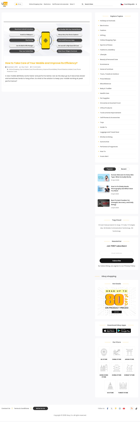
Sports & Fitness (106, 45)
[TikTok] (136, 408)
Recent (123, 169)
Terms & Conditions (21, 408)
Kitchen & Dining (106, 137)
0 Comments (36, 67)
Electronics (47, 4)
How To (103, 151)
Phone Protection (63, 69)
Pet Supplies (104, 98)
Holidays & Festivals (107, 21)
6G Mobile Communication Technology (117, 228)
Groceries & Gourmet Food (110, 103)
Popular (110, 169)
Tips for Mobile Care (26, 69)
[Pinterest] (116, 408)
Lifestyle (103, 55)
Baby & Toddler (106, 88)
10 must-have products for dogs (109, 225)
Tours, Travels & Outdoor (109, 74)
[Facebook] (107, 408)
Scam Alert (104, 156)
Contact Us (6, 408)
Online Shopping (14, 69)
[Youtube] (124, 408)
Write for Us (40, 408)
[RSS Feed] (131, 408)
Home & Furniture (106, 69)
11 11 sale (124, 225)
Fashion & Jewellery (107, 50)
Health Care (104, 93)
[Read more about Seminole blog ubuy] (5, 4)
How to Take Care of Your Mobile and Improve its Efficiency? (41, 63)
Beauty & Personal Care (109, 59)
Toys (102, 122)
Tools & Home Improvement (110, 113)
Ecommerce (104, 64)
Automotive (104, 142)
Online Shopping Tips (35, 4)
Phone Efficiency (38, 69)
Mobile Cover (72, 69)
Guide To (103, 127)
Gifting (102, 35)
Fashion (103, 30)
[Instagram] (120, 408)
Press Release (105, 79)
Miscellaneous (105, 84)
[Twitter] (112, 408)
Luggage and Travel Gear (109, 132)
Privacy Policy (129, 266)
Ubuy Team (24, 67)
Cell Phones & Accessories (60, 4)
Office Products (106, 108)
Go (82, 4)
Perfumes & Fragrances (109, 147)
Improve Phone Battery (50, 69)
